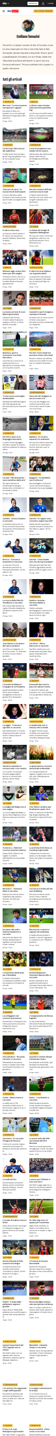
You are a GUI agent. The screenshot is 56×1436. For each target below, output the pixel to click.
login (50, 3)
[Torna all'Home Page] (13, 11)
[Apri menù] (4, 11)
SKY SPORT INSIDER (43, 11)
